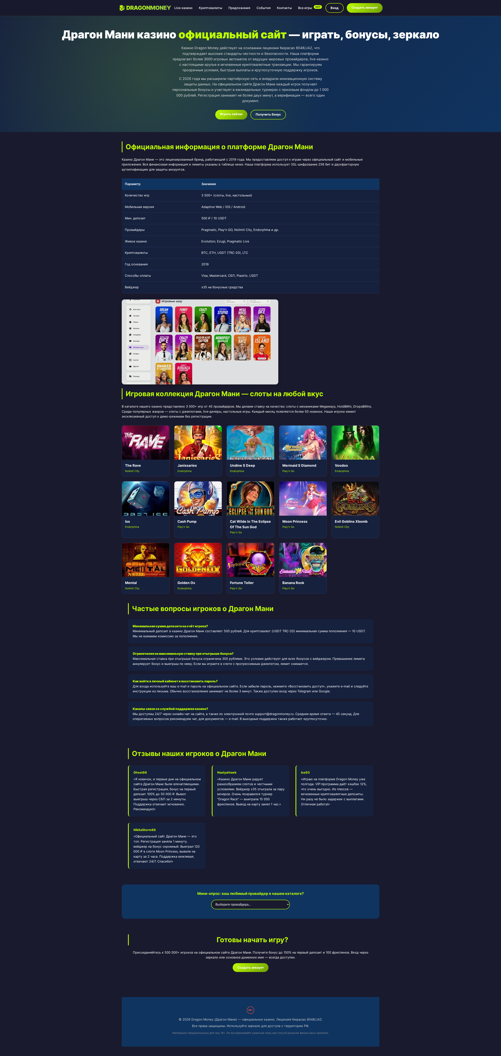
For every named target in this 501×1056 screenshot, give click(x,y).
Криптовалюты (210, 8)
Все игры (309, 8)
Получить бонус (268, 114)
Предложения (239, 8)
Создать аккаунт (364, 7)
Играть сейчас (231, 114)
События (264, 8)
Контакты (284, 8)
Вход (335, 8)
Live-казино (183, 8)
